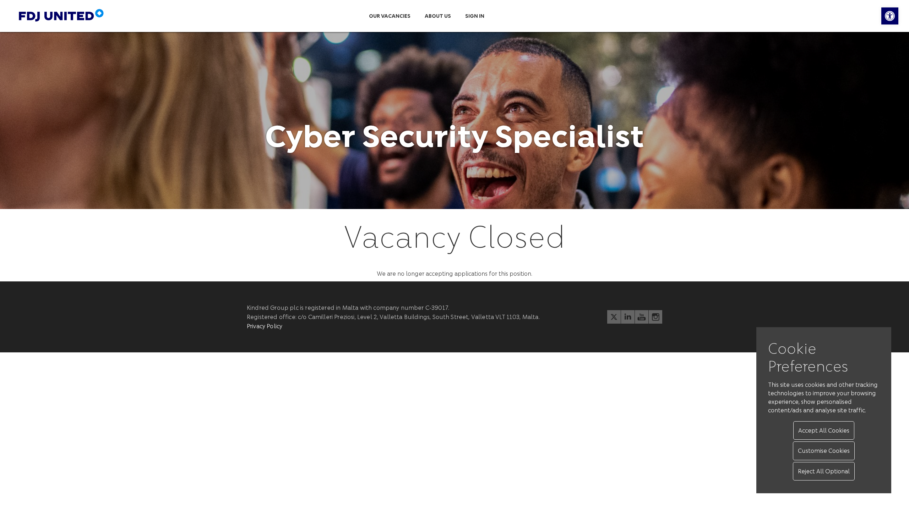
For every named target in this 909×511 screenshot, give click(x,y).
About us (438, 16)
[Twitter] (614, 317)
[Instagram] (655, 317)
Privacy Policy (264, 326)
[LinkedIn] (628, 317)
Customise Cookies (824, 450)
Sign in (474, 16)
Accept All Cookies (823, 430)
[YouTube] (641, 317)
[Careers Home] (80, 16)
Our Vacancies (389, 16)
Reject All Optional (824, 471)
